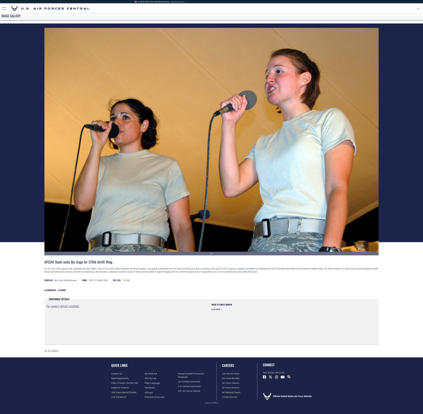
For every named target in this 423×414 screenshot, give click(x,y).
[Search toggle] (417, 8)
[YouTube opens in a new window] (282, 377)
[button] (179, 2)
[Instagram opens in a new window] (276, 377)
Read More (216, 309)
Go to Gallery (51, 350)
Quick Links (119, 365)
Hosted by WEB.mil (211, 403)
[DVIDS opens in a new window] (288, 376)
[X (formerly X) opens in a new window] (270, 377)
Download (51, 290)
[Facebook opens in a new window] (264, 377)
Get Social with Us (273, 372)
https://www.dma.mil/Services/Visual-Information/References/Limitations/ (281, 317)
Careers (228, 365)
